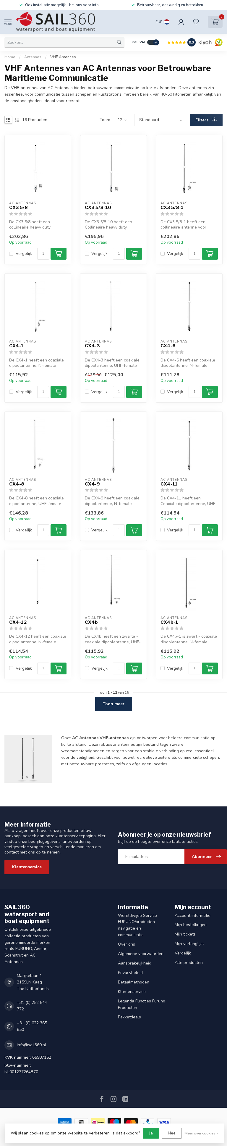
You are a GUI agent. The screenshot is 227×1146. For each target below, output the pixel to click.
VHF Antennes (63, 57)
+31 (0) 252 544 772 (32, 1006)
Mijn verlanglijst (189, 943)
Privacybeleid (130, 972)
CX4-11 (169, 484)
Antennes (32, 57)
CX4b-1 (169, 622)
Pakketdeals (129, 1017)
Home (9, 57)
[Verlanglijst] (196, 22)
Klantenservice (27, 867)
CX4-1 (16, 345)
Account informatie (192, 915)
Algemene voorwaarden (140, 954)
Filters (202, 120)
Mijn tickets (185, 934)
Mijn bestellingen (191, 925)
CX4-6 (168, 345)
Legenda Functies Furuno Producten (141, 1004)
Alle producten (189, 962)
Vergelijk (24, 253)
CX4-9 (92, 484)
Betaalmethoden (133, 982)
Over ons (126, 944)
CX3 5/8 (18, 207)
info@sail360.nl (31, 1045)
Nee (172, 1133)
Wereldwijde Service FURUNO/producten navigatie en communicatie (137, 925)
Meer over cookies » (201, 1133)
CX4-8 (16, 484)
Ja (151, 1133)
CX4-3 (92, 345)
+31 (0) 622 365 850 (32, 1026)
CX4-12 (18, 622)
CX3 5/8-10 (98, 207)
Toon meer (113, 704)
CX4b (91, 622)
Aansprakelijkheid (134, 963)
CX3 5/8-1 (172, 207)
